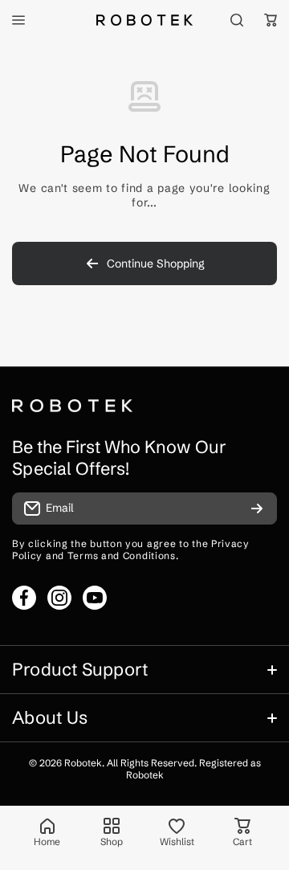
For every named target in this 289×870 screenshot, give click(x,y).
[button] (270, 20)
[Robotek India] (144, 19)
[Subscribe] (257, 508)
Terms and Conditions (121, 555)
